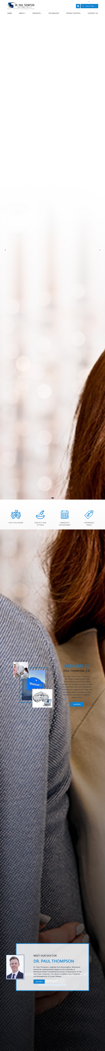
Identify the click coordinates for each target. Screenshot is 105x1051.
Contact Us (93, 13)
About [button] (21, 13)
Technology (53, 13)
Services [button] (36, 13)
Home (9, 13)
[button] (5, 250)
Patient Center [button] (73, 13)
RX (77, 4)
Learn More (77, 704)
